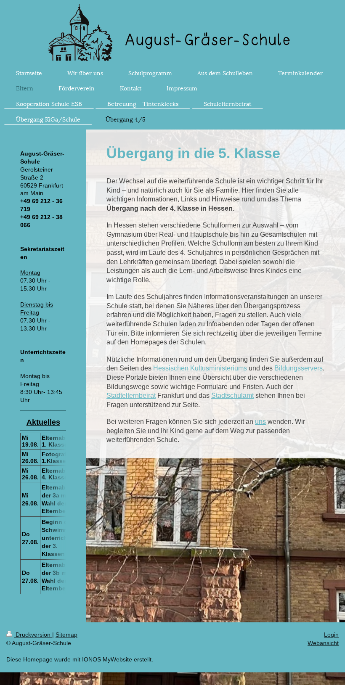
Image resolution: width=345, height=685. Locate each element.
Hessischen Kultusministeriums (200, 368)
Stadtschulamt (232, 395)
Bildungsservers (298, 368)
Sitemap (66, 634)
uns (260, 421)
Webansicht (323, 643)
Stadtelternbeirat (131, 395)
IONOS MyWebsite (107, 659)
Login (331, 634)
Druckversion (33, 634)
